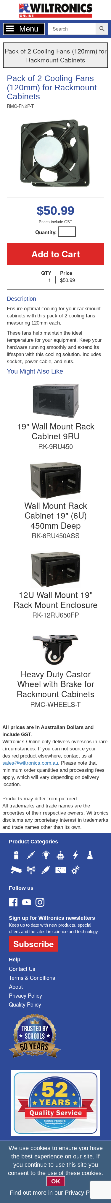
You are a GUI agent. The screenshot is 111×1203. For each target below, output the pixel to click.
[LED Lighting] (45, 855)
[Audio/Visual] (45, 870)
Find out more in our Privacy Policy (55, 1192)
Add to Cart (55, 253)
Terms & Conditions (32, 977)
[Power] (16, 855)
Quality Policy (25, 1004)
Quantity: (46, 232)
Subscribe (33, 944)
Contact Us (22, 968)
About (16, 986)
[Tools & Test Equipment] (60, 870)
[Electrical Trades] (75, 855)
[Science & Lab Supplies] (90, 855)
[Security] (16, 870)
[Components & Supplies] (31, 855)
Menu (28, 28)
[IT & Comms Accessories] (31, 870)
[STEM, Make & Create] (60, 855)
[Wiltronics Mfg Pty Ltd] (75, 870)
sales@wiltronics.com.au (30, 763)
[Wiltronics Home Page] (56, 9)
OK (55, 1181)
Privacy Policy (25, 995)
